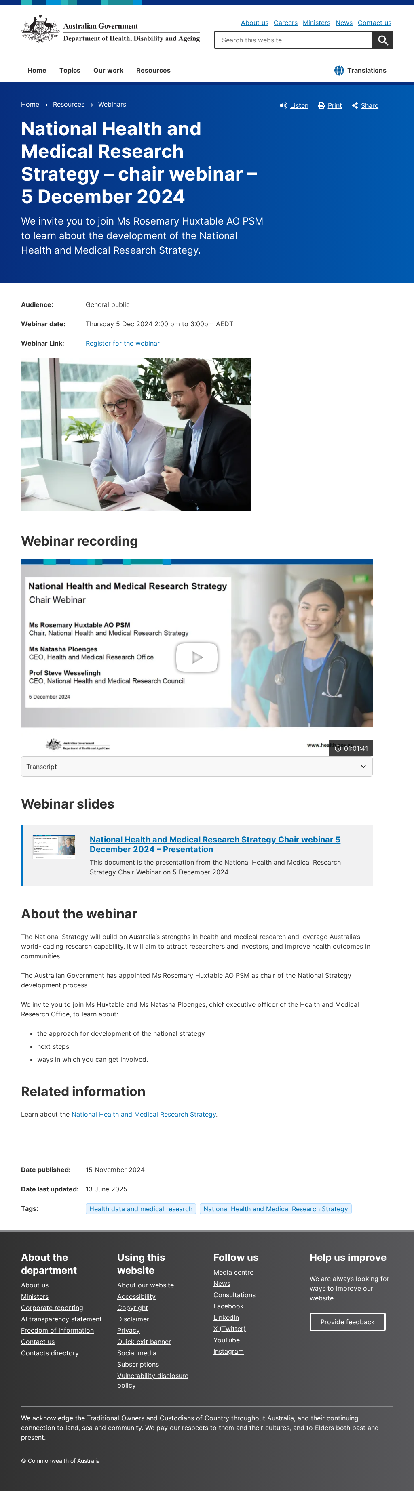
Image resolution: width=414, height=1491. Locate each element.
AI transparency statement (61, 1319)
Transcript (41, 766)
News (344, 23)
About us (254, 23)
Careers (286, 23)
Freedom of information (57, 1330)
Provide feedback (348, 1322)
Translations (367, 70)
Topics (69, 70)
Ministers (316, 23)
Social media (136, 1353)
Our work (108, 70)
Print (335, 105)
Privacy (128, 1330)
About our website (145, 1285)
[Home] (110, 29)
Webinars (112, 104)
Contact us (374, 23)
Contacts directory (50, 1353)
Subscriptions (138, 1364)
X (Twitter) (229, 1329)
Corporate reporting (52, 1308)
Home (36, 70)
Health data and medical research (140, 1209)
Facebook (228, 1306)
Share (369, 105)
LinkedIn (226, 1317)
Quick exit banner (144, 1342)
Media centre (233, 1272)
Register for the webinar (123, 343)
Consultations (234, 1295)
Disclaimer (133, 1319)
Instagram (228, 1351)
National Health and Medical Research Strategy (144, 1114)
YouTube (226, 1340)
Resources (153, 70)
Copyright (132, 1308)
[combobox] (294, 40)
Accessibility (136, 1296)
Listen (299, 105)
